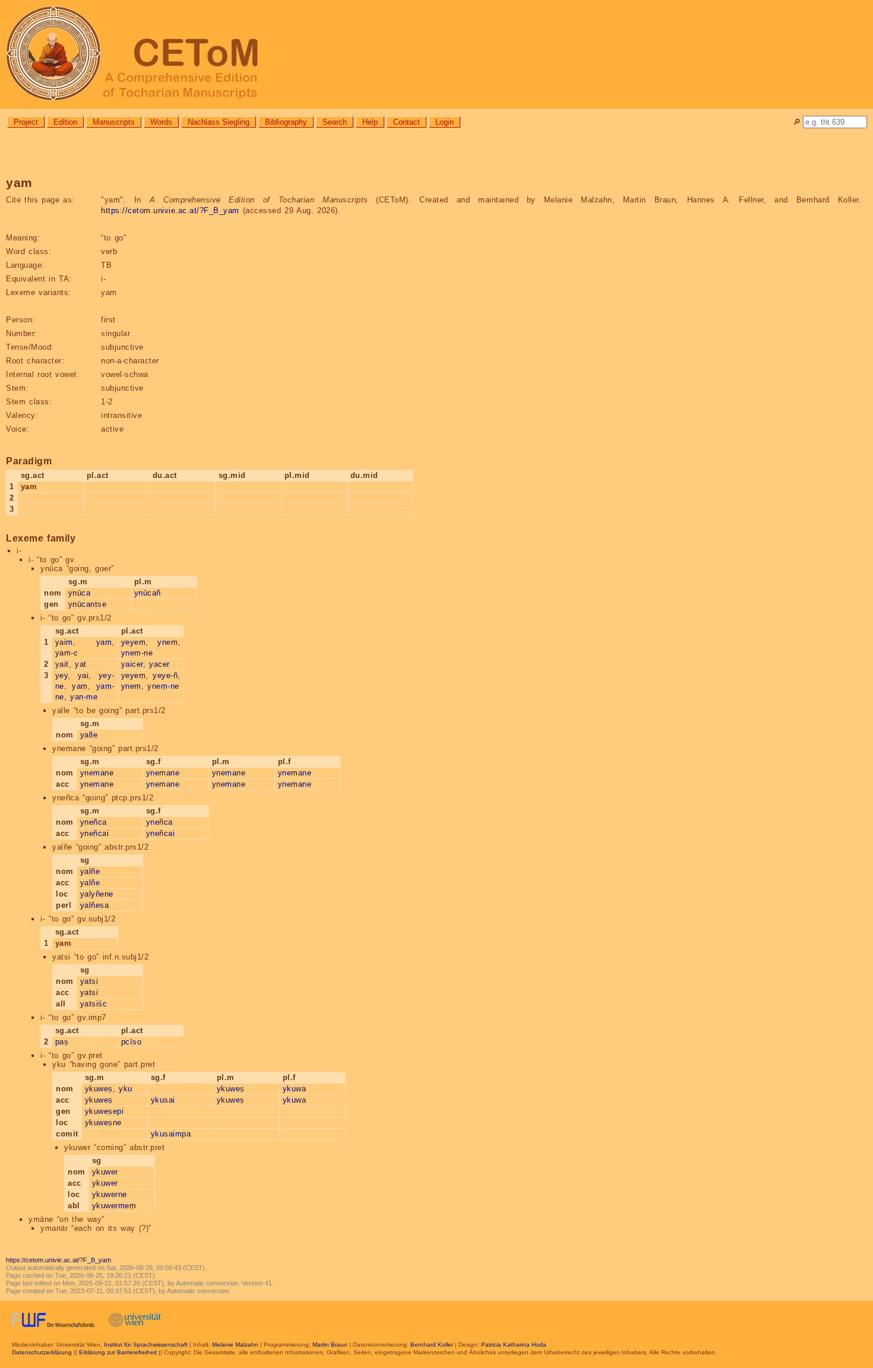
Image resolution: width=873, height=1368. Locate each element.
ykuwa (294, 1088)
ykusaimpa (171, 1133)
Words (161, 122)
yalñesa (94, 905)
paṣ (62, 1041)
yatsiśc (93, 1003)
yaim (64, 642)
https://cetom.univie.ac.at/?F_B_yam (170, 210)
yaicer (132, 664)
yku (125, 1088)
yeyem (133, 642)
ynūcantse (87, 604)
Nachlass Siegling (218, 122)
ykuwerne (109, 1194)
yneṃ (131, 686)
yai (83, 675)
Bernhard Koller (431, 1344)
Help (370, 122)
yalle (89, 734)
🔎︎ (797, 122)
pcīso (131, 1041)
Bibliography (286, 122)
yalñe (90, 871)
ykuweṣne (103, 1122)
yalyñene (96, 893)
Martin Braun (329, 1344)
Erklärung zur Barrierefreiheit (118, 1352)
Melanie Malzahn (235, 1344)
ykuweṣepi (104, 1111)
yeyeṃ (133, 675)
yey (61, 675)
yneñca (93, 822)
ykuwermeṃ (114, 1205)
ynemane (97, 772)
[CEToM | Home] (436, 54)
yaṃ (80, 686)
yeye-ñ (165, 675)
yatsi (89, 981)
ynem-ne (137, 652)
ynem (167, 642)
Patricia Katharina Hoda (513, 1344)
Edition (65, 122)
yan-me (83, 696)
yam (104, 642)
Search (334, 122)
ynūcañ (147, 592)
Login (444, 122)
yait (62, 664)
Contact (406, 122)
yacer (159, 664)
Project (26, 122)
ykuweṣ (99, 1088)
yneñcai (94, 833)
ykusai (163, 1099)
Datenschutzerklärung (42, 1352)
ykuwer (105, 1171)
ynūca (79, 592)
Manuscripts (114, 122)
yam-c (66, 652)
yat (81, 664)
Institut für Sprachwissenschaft (146, 1344)
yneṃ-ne (163, 686)
